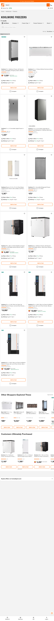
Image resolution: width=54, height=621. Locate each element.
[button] (48, 31)
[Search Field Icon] (48, 4)
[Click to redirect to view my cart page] (51, 5)
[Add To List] (24, 37)
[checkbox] (10, 91)
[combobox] (26, 4)
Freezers (15, 11)
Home (2, 11)
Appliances (8, 11)
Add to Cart (13, 87)
